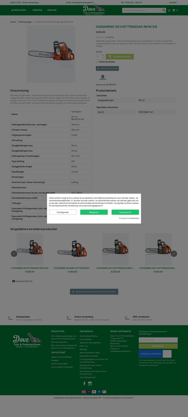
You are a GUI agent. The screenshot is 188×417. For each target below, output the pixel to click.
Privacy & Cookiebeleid (129, 218)
